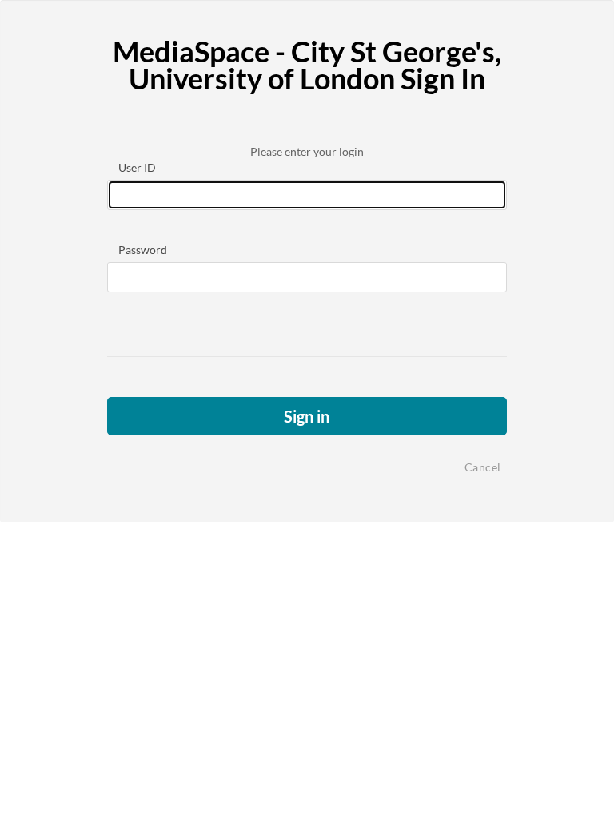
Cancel (482, 467)
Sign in (306, 416)
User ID (137, 167)
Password (142, 249)
